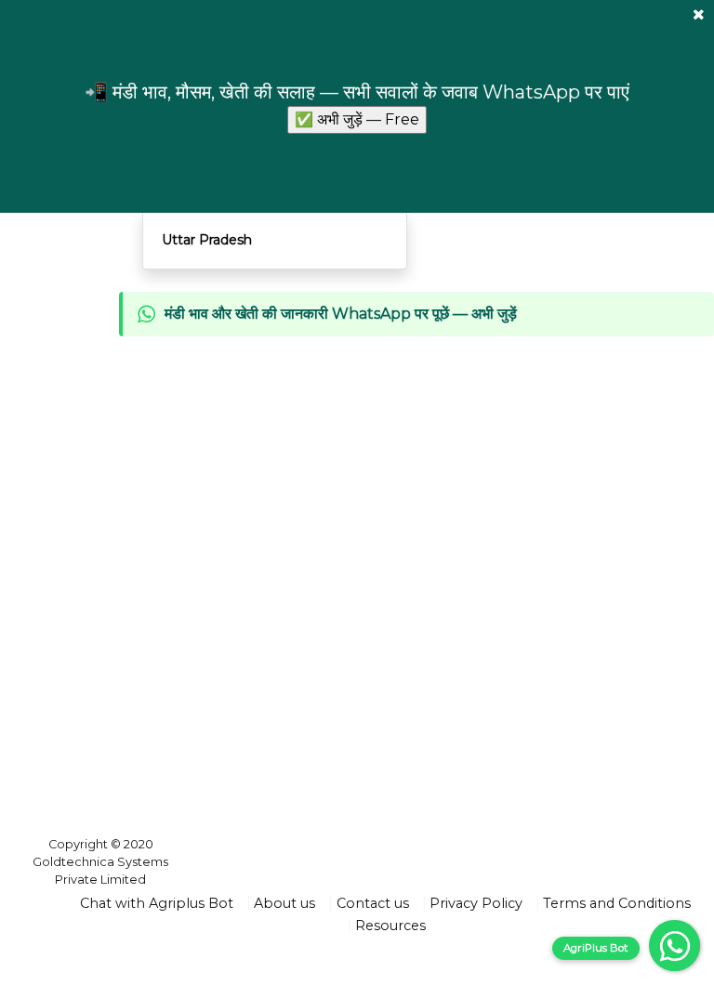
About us (284, 903)
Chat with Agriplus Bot (156, 903)
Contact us (373, 903)
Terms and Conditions (617, 903)
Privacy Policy (476, 903)
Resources (390, 925)
